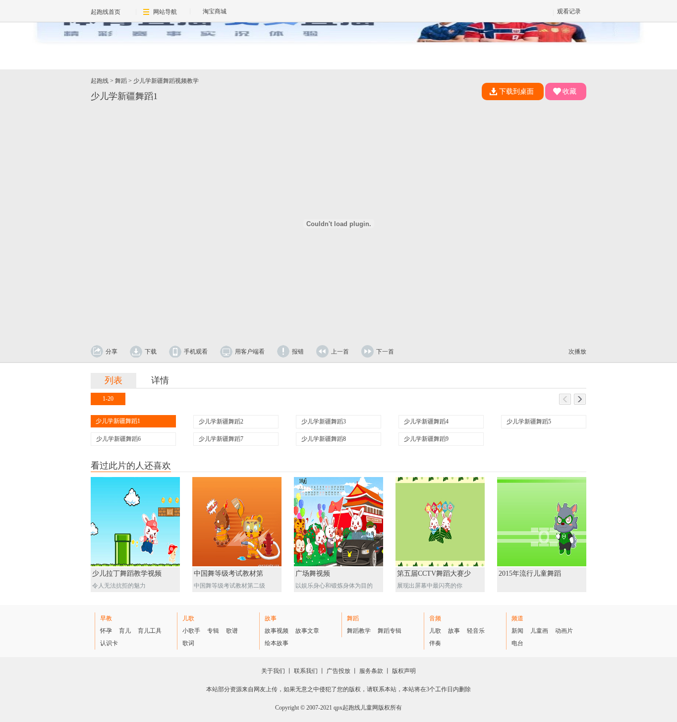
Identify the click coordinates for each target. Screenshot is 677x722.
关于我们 (273, 670)
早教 (106, 618)
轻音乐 (476, 630)
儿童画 (539, 630)
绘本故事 (276, 643)
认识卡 (109, 643)
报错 (298, 351)
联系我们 (306, 670)
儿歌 (188, 618)
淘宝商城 (214, 11)
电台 (517, 643)
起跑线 (100, 80)
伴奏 (435, 643)
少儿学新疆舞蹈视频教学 (166, 80)
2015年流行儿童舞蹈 (530, 573)
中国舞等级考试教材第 (228, 573)
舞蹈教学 (359, 630)
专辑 (213, 630)
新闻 (517, 630)
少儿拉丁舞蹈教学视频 (127, 573)
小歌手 (191, 630)
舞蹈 (121, 80)
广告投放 (338, 670)
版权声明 (404, 670)
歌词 (188, 643)
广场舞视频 (312, 573)
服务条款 (371, 670)
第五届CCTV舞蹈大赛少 (434, 573)
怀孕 (106, 630)
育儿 (125, 630)
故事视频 (276, 630)
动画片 (564, 630)
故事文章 (307, 630)
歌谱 (232, 630)
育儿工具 (150, 630)
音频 (435, 618)
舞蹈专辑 (389, 630)
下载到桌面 (516, 91)
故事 (271, 618)
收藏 (569, 91)
